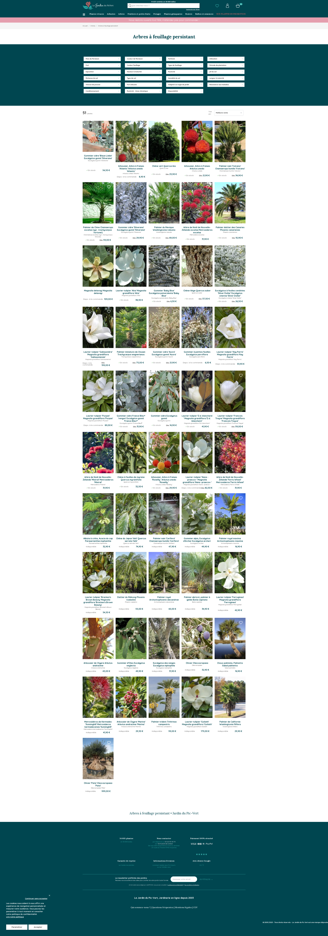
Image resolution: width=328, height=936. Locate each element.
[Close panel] (49, 895)
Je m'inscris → (206, 879)
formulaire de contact (165, 844)
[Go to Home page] (98, 6)
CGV (195, 907)
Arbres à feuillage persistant (108, 26)
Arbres (92, 26)
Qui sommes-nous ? (140, 907)
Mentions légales (183, 907)
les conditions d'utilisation (192, 885)
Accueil (85, 26)
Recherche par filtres (193, 9)
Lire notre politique (15, 917)
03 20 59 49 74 (170, 842)
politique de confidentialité (175, 885)
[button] (217, 5)
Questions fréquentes (162, 907)
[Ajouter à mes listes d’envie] (108, 125)
